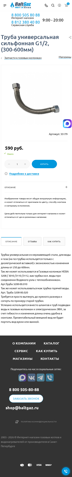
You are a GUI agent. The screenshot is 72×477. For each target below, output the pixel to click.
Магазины (65, 57)
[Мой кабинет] (59, 5)
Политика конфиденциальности (39, 421)
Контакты (50, 358)
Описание (11, 241)
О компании (24, 343)
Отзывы (32, 241)
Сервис (21, 351)
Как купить (54, 241)
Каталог (52, 343)
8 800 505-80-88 (24, 390)
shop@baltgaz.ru (22, 407)
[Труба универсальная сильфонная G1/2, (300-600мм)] (36, 98)
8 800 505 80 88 (25, 15)
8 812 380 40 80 (25, 22)
